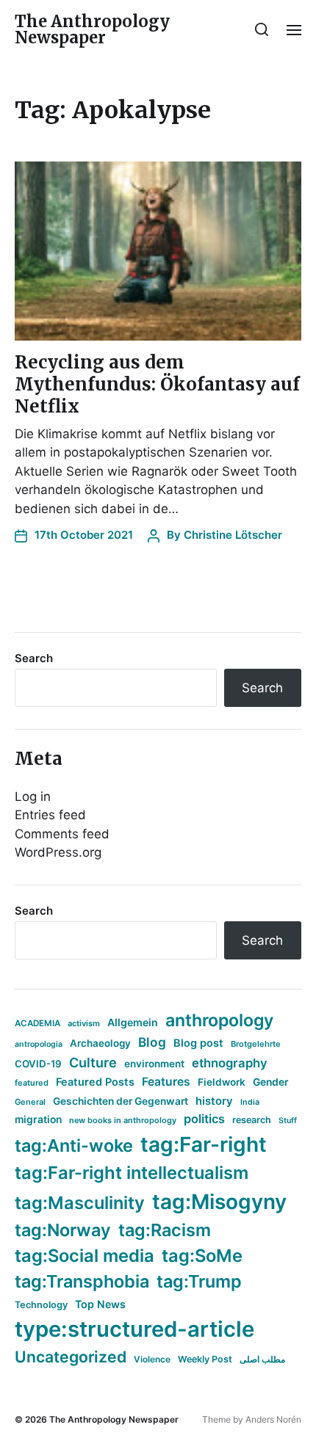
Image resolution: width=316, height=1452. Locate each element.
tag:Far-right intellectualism (131, 1172)
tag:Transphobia (82, 1281)
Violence (152, 1359)
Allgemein (132, 1022)
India (249, 1102)
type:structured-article (134, 1329)
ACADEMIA (37, 1023)
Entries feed (50, 814)
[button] (262, 29)
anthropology (219, 1020)
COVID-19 (38, 1064)
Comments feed (62, 834)
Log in (33, 796)
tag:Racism (164, 1230)
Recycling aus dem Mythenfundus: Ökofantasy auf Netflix (157, 384)
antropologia (38, 1044)
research (251, 1119)
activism (84, 1023)
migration (38, 1119)
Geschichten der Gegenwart (120, 1101)
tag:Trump (199, 1281)
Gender (271, 1082)
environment (154, 1064)
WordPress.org (58, 852)
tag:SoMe (202, 1255)
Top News (100, 1304)
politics (204, 1118)
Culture (93, 1062)
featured (32, 1083)
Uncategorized (70, 1356)
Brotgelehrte (256, 1044)
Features (166, 1082)
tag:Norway (63, 1230)
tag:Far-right (203, 1144)
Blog (152, 1042)
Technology (41, 1304)
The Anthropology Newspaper (92, 29)
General (30, 1102)
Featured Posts (95, 1081)
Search (34, 658)
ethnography (229, 1063)
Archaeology (100, 1043)
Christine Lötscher (233, 535)
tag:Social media (84, 1255)
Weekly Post (205, 1359)
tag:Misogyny (219, 1201)
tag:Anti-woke (74, 1145)
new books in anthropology (122, 1120)
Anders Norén (273, 1419)
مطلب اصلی (262, 1359)
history (214, 1101)
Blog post (198, 1043)
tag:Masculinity (80, 1202)
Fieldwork (221, 1082)
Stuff (288, 1120)
